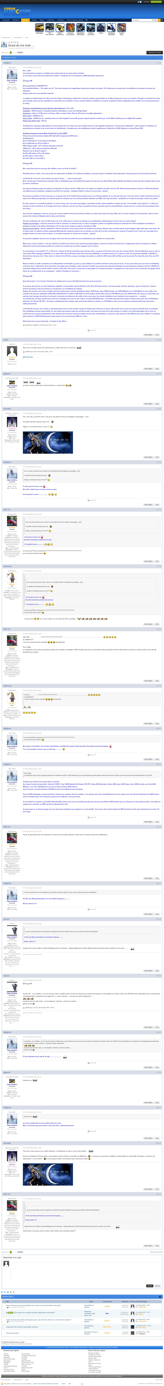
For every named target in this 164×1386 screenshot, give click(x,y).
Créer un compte (156, 1)
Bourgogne (7, 1361)
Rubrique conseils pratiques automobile (89, 1376)
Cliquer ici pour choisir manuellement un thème (45, 1383)
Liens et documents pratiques (112, 1376)
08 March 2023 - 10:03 (144, 1326)
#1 (158, 63)
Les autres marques (94, 1372)
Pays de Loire (26, 1364)
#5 (158, 462)
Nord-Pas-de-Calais (28, 1362)
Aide (70, 1383)
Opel (89, 1365)
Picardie (24, 1366)
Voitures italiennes (94, 1360)
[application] (85, 1272)
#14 (157, 919)
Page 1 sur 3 (5, 52)
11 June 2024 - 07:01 (143, 1312)
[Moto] (101, 29)
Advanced (162, 20)
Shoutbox (61, 20)
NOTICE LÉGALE (112, 1347)
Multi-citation (148, 334)
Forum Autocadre (5, 1379)
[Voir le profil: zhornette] (12, 422)
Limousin (24, 1357)
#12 (157, 827)
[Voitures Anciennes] (90, 29)
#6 (158, 510)
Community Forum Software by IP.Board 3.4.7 (150, 1383)
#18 (157, 1107)
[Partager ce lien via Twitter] (2, 1292)
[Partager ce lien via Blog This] (14, 1292)
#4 (158, 409)
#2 (158, 340)
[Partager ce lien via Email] (5, 1292)
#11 (157, 764)
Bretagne (6, 1362)
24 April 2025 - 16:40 (143, 1305)
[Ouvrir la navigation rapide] (86, 20)
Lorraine (24, 1359)
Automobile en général (89, 1306)
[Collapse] (160, 1297)
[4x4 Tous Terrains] (49, 29)
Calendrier (50, 20)
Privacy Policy (159, 1379)
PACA (23, 1369)
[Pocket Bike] (121, 29)
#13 (157, 883)
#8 (158, 629)
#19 (157, 1143)
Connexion (146, 1)
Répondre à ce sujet (155, 52)
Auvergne (7, 1357)
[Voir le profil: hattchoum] (12, 577)
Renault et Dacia (93, 1353)
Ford (89, 1362)
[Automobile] (39, 29)
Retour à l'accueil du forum (50, 1376)
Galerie (34, 20)
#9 (158, 686)
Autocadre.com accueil (67, 1376)
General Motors (93, 1368)
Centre (6, 1364)
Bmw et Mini (92, 1358)
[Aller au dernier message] (136, 1305)
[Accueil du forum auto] (17, 11)
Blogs (42, 20)
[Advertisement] (120, 12)
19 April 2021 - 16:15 (143, 1332)
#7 (158, 566)
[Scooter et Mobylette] (111, 29)
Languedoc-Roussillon (29, 1355)
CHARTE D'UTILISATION (96, 1347)
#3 (158, 374)
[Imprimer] (8, 1292)
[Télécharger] (11, 1292)
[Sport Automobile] (60, 29)
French (63, 1383)
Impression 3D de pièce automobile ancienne (22, 1327)
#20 (157, 1194)
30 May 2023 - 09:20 (143, 1319)
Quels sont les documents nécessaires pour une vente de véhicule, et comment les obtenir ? (39, 1320)
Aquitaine (7, 1355)
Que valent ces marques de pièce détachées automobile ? (34, 1312)
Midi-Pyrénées (26, 1361)
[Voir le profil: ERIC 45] (12, 521)
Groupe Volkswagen (94, 1356)
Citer (157, 334)
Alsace (6, 1354)
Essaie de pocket (12, 1333)
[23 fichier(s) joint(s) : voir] (6, 1312)
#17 (157, 1072)
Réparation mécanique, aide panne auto (89, 1313)
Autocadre (6, 20)
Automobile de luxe (94, 1370)
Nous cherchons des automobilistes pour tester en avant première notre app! (33, 1305)
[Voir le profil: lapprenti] (12, 382)
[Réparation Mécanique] (80, 29)
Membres (16, 20)
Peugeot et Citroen (94, 1355)
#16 (157, 1032)
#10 (157, 728)
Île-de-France (26, 1354)
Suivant (20, 52)
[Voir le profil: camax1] (12, 930)
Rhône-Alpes (26, 1371)
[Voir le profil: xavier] (12, 351)
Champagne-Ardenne (10, 1366)
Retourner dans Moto (156, 1252)
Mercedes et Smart (94, 1363)
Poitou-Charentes (27, 1368)
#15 (157, 976)
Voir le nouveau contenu (75, 20)
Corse (5, 1368)
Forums (25, 20)
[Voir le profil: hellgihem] (12, 74)
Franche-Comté (9, 1369)
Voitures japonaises (94, 1367)
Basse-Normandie (9, 1359)
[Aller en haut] (82, 1384)
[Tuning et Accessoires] (70, 29)
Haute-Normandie (9, 1371)
